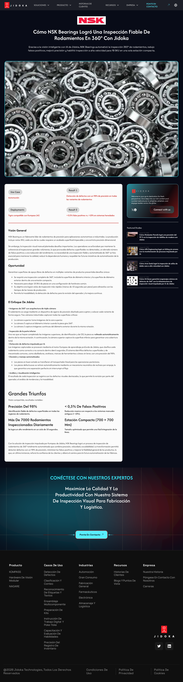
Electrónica (86, 597)
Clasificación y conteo (52, 582)
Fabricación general (86, 585)
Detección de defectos (52, 573)
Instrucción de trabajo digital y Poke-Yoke (54, 621)
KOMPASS (15, 572)
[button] (42, 5)
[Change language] (175, 5)
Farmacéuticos (88, 592)
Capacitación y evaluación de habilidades (53, 633)
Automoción (86, 572)
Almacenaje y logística (87, 605)
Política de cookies (161, 671)
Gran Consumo (88, 577)
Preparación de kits (53, 611)
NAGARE (14, 586)
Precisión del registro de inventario (52, 645)
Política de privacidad (126, 671)
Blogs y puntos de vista (125, 582)
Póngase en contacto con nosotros (159, 579)
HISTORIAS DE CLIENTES (85, 5)
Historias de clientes (121, 573)
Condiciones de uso (97, 671)
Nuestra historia (153, 572)
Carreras (148, 586)
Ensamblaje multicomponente (55, 603)
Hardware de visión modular (21, 579)
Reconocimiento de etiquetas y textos (54, 592)
